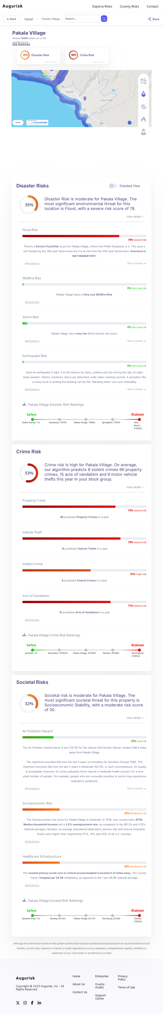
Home (76, 976)
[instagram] (25, 1002)
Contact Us (80, 992)
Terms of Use (126, 987)
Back (12, 18)
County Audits (100, 986)
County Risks (129, 6)
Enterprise (101, 976)
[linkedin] (39, 1002)
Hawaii (28, 18)
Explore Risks (102, 6)
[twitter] (18, 1002)
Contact (152, 6)
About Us (79, 984)
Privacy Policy (123, 978)
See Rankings (21, 44)
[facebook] (32, 1002)
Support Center (100, 997)
